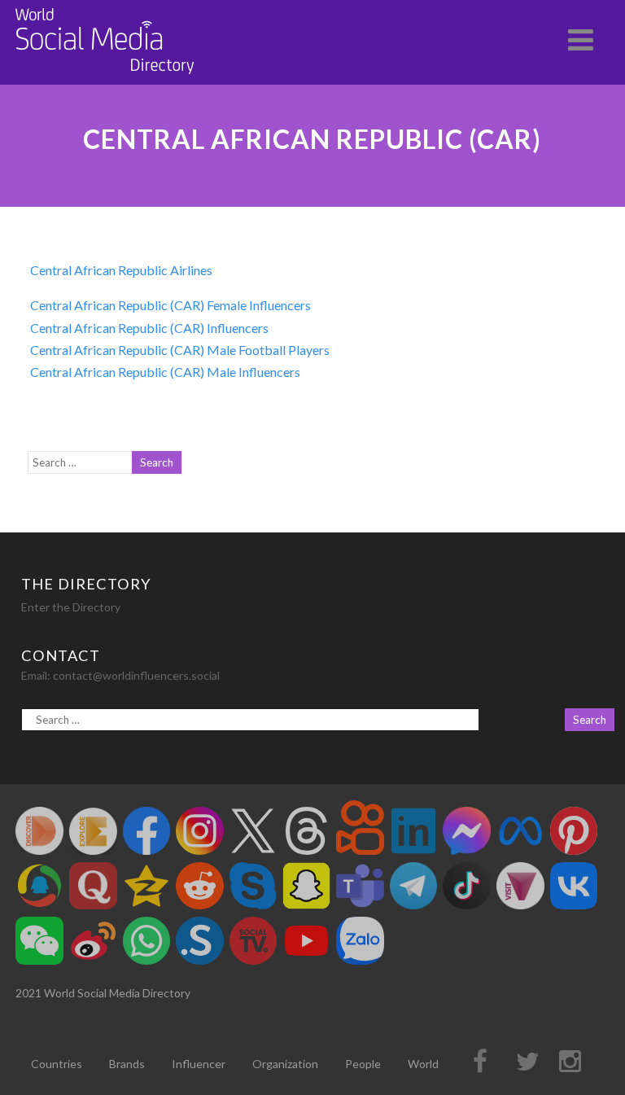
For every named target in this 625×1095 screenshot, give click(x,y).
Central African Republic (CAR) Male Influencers (165, 371)
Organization (285, 1064)
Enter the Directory (70, 607)
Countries (56, 1064)
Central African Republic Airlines (121, 270)
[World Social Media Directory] (104, 77)
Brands (127, 1064)
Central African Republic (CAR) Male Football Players (180, 349)
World (423, 1064)
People (363, 1064)
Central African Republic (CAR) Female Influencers (170, 305)
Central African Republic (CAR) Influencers (149, 327)
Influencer (198, 1064)
